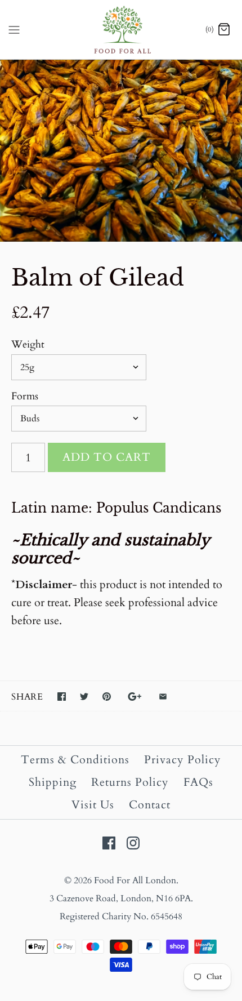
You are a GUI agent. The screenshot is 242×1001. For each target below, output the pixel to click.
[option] (121, 151)
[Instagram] (133, 843)
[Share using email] (163, 696)
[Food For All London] (121, 30)
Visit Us (92, 804)
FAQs (198, 782)
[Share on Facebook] (61, 696)
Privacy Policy (182, 759)
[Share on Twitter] (84, 696)
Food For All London (135, 880)
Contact (150, 804)
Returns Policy (130, 782)
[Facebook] (108, 843)
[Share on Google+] (135, 696)
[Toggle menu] (14, 29)
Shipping (53, 782)
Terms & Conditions (75, 759)
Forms (24, 396)
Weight (27, 344)
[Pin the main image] (106, 696)
